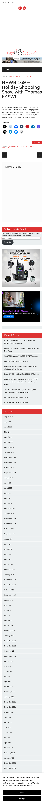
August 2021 (8, 722)
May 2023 (7, 615)
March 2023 (8, 625)
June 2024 (8, 549)
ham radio (25, 146)
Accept (22, 792)
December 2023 (10, 580)
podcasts (5, 147)
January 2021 (9, 758)
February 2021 (9, 753)
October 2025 (9, 468)
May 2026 (7, 432)
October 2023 (9, 590)
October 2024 (9, 529)
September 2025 (10, 473)
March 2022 (8, 687)
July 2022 (7, 666)
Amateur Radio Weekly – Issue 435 (16, 361)
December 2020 (10, 763)
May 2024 (7, 554)
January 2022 (9, 697)
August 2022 (8, 661)
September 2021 (10, 717)
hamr (31, 146)
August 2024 (8, 539)
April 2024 (8, 559)
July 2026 (7, 422)
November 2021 (10, 707)
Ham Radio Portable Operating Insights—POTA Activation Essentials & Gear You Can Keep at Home (21, 381)
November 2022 (10, 646)
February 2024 (9, 569)
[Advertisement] (22, 29)
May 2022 (7, 676)
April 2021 (8, 743)
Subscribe (7, 242)
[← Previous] (4, 155)
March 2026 (8, 442)
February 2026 (9, 447)
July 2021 (7, 727)
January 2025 (9, 513)
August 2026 (8, 417)
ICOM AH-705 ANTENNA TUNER (16, 402)
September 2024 (10, 534)
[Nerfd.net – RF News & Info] (22, 55)
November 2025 (10, 462)
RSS (20, 8)
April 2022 (8, 681)
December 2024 (10, 518)
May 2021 (7, 737)
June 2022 (8, 671)
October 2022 (9, 651)
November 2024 (10, 524)
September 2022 (10, 656)
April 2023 (8, 620)
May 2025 (7, 493)
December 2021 (10, 702)
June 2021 (8, 732)
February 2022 (9, 692)
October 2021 (9, 712)
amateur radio (14, 146)
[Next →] (39, 155)
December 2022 (10, 641)
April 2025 (8, 498)
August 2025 (8, 478)
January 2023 (9, 636)
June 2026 (8, 427)
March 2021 (8, 748)
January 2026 (9, 452)
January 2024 (9, 575)
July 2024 (7, 544)
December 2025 (10, 457)
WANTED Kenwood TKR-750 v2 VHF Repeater (21, 356)
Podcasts (37, 143)
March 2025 (8, 503)
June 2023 (8, 610)
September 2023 (10, 595)
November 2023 (10, 585)
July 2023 (7, 605)
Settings (22, 798)
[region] (22, 788)
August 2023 (8, 600)
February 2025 (9, 508)
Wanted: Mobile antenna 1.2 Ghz (16, 397)
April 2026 (8, 437)
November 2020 (10, 768)
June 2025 (8, 488)
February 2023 (9, 631)
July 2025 (7, 483)
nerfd (29, 76)
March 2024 (8, 564)
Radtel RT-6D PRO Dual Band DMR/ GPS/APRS (21, 374)
